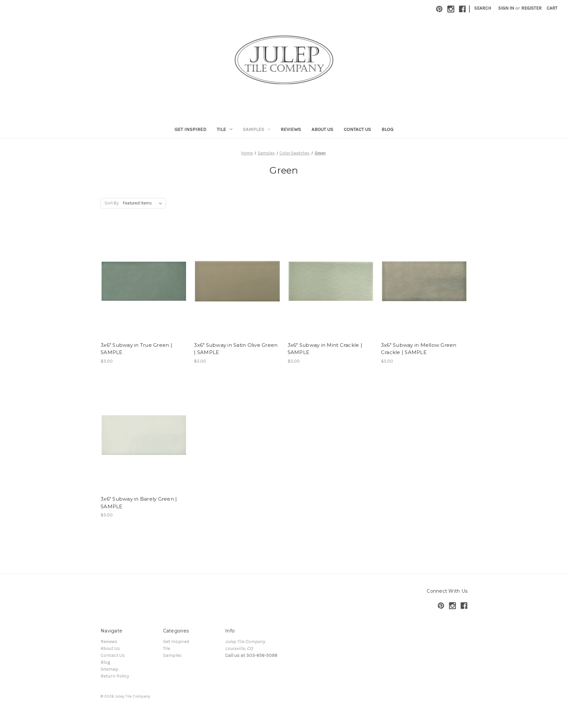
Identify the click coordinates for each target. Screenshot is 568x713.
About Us (322, 129)
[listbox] (144, 203)
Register (531, 8)
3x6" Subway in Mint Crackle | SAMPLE (325, 349)
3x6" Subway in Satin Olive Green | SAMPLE (235, 349)
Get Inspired (190, 129)
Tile (221, 129)
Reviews (291, 129)
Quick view (142, 275)
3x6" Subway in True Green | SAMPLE (136, 349)
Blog (387, 129)
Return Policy (115, 676)
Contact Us (357, 129)
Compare (142, 287)
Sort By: (112, 203)
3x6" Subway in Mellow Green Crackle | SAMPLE (419, 349)
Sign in (506, 8)
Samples (253, 129)
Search (482, 8)
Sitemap (109, 669)
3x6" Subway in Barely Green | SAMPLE (139, 503)
